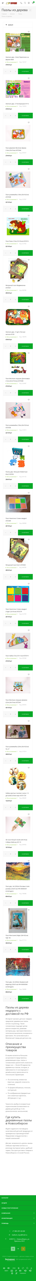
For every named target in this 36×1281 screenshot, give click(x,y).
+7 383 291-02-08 (18, 1231)
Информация (7, 1218)
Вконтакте (13, 1249)
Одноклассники (23, 1249)
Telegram (18, 1249)
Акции (4, 1203)
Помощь (5, 1223)
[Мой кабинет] (29, 3)
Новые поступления (10, 1208)
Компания (6, 1213)
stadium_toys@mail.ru (19, 1235)
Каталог (5, 1198)
